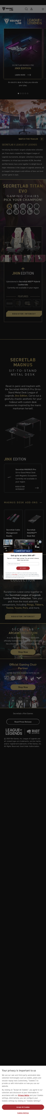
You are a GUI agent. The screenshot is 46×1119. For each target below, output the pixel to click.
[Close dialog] (40, 542)
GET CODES (23, 568)
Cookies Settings (23, 1113)
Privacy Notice (23, 1095)
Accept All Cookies (23, 1107)
